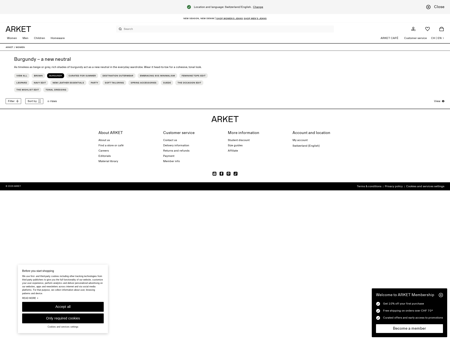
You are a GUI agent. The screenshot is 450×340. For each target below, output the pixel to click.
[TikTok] (235, 174)
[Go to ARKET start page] (18, 29)
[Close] (441, 295)
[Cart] (441, 29)
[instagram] (214, 174)
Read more (30, 298)
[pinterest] (228, 174)
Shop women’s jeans (229, 18)
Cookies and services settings (425, 186)
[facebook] (221, 174)
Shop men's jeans (255, 18)
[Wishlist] (427, 29)
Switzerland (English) (306, 145)
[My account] (413, 29)
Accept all (62, 307)
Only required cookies (63, 318)
